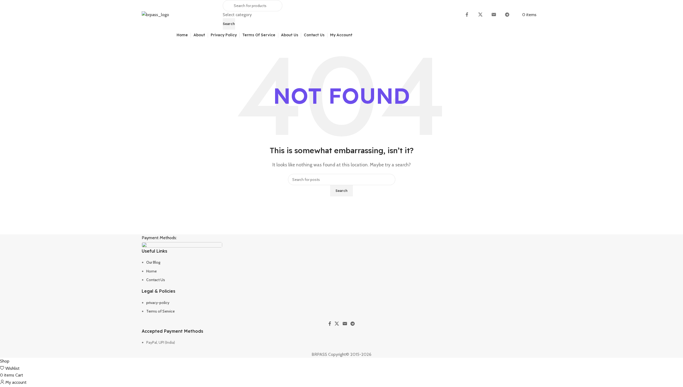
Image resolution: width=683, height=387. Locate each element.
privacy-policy (157, 302)
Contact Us (155, 279)
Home (151, 271)
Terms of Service (160, 311)
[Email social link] (493, 14)
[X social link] (480, 14)
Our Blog (153, 262)
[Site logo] (155, 14)
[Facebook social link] (467, 14)
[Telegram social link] (507, 14)
